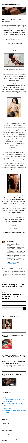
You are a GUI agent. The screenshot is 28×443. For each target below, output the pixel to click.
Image (16, 268)
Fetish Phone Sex (19, 271)
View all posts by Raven (11, 263)
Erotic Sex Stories (11, 271)
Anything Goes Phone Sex (10, 270)
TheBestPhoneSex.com (11, 4)
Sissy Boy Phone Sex (16, 272)
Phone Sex (9, 272)
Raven (5, 268)
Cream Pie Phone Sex (20, 270)
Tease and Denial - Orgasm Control (14, 274)
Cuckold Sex (4, 271)
